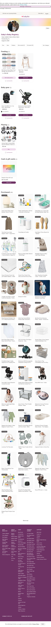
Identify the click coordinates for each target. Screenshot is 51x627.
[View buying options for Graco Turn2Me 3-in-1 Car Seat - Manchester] (8, 97)
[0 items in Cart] (48, 16)
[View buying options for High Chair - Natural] (25, 61)
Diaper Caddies (21, 573)
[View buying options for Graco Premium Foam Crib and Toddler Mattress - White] (8, 266)
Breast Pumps (21, 556)
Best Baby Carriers (30, 540)
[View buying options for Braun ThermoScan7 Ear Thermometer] (8, 459)
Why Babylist (4, 537)
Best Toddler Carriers (31, 577)
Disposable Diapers (22, 575)
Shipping (38, 536)
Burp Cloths (20, 558)
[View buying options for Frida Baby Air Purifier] (25, 223)
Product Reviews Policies (42, 559)
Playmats (20, 600)
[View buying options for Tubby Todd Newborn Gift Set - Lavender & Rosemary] (25, 202)
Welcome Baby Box (6, 554)
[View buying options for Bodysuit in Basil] (25, 287)
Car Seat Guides (30, 533)
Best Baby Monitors (31, 547)
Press (12, 560)
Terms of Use (39, 542)
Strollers (19, 607)
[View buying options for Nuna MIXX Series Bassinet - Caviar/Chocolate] (8, 373)
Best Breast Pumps (31, 556)
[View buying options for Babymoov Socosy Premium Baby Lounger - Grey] (42, 395)
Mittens (19, 591)
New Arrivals (20, 532)
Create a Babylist (5, 533)
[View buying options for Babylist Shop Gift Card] (8, 168)
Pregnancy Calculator (31, 596)
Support (39, 529)
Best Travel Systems (31, 589)
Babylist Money (14, 536)
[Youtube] (18, 619)
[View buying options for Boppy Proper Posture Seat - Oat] (8, 502)
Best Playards (29, 569)
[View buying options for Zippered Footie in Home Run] (42, 438)
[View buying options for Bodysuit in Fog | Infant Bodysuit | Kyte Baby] (42, 287)
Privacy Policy (23, 4)
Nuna (19, 596)
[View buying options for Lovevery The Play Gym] (8, 438)
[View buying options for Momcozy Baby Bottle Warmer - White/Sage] (25, 244)
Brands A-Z (20, 541)
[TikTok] (4, 619)
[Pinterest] (12, 619)
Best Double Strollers (31, 563)
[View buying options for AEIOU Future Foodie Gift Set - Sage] (25, 438)
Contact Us (39, 534)
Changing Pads (21, 566)
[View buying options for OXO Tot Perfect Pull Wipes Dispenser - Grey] (25, 330)
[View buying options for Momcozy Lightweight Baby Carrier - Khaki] (8, 395)
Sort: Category (46, 45)
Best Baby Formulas (31, 544)
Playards (20, 598)
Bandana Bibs (21, 544)
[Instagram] (7, 619)
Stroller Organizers (21, 605)
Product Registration (41, 549)
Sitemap (38, 553)
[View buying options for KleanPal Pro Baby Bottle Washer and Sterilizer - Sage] (25, 481)
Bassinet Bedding (21, 546)
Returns (38, 537)
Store (8, 45)
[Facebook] (9, 619)
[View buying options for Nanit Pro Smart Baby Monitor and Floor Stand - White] (25, 416)
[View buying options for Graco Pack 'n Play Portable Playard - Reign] (25, 395)
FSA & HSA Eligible (22, 542)
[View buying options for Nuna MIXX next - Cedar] (42, 373)
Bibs (19, 551)
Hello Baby (13, 554)
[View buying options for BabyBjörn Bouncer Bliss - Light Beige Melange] (42, 244)
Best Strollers (29, 574)
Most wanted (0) (21, 45)
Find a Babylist (5, 535)
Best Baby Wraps (30, 549)
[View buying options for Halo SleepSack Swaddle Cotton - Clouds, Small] (42, 266)
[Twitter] (15, 619)
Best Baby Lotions (30, 546)
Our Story (13, 558)
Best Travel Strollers (31, 587)
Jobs (12, 556)
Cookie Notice (39, 555)
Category (13, 45)
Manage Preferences (25, 6)
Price (3, 45)
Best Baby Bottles (30, 538)
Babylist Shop (14, 540)
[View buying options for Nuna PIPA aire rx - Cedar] (42, 481)
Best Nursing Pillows (31, 567)
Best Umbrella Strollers (31, 591)
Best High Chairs (30, 565)
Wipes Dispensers (21, 610)
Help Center (39, 532)
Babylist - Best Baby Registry (25, 16)
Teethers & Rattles (21, 609)
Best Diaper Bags (30, 561)
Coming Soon (20, 534)
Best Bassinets (30, 551)
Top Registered (21, 539)
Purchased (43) (30, 45)
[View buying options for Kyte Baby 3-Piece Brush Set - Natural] (42, 223)
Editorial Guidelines (40, 557)
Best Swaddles (30, 576)
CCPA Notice (39, 551)
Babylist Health (14, 538)
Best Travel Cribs (30, 586)
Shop (19, 529)
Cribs (19, 568)
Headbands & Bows (22, 580)
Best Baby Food (30, 542)
